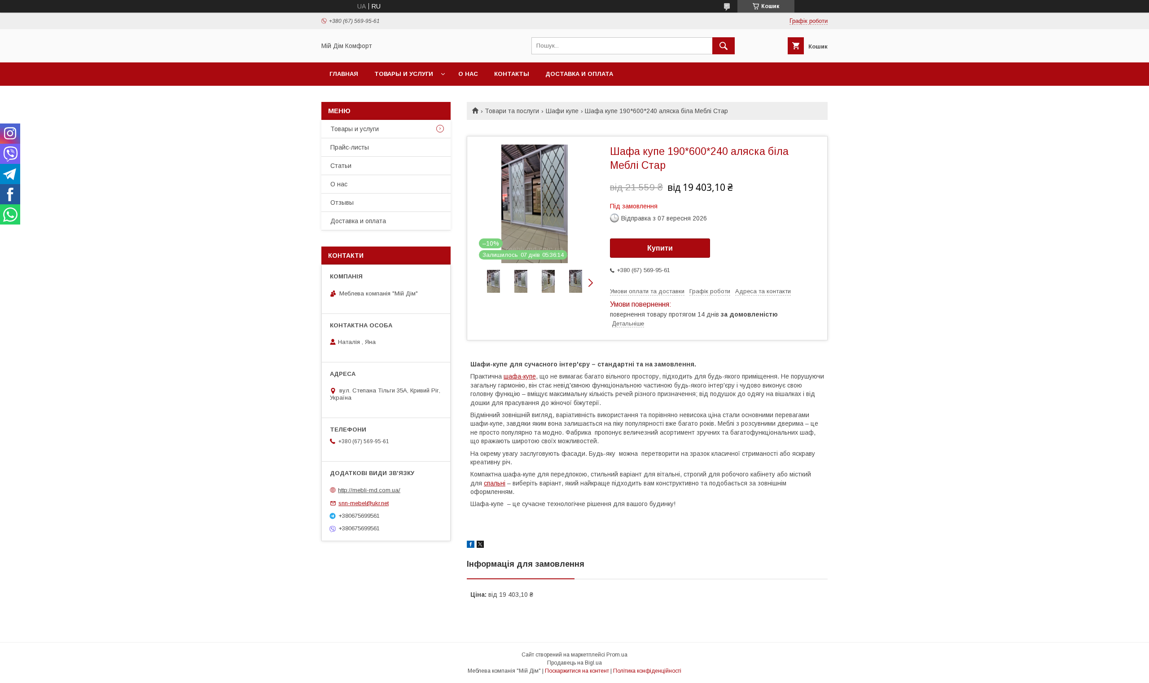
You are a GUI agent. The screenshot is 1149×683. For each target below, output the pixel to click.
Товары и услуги (403, 74)
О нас (468, 74)
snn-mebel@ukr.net (363, 503)
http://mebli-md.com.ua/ (369, 490)
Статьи (340, 165)
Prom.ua (616, 655)
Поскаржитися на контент (577, 671)
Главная (343, 74)
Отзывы (342, 202)
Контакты (511, 74)
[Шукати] (723, 45)
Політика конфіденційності (647, 671)
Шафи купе (562, 111)
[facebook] (470, 545)
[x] (480, 545)
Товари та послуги (512, 111)
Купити (660, 248)
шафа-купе (520, 376)
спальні (494, 483)
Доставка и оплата (579, 74)
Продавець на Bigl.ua (574, 663)
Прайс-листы (349, 147)
